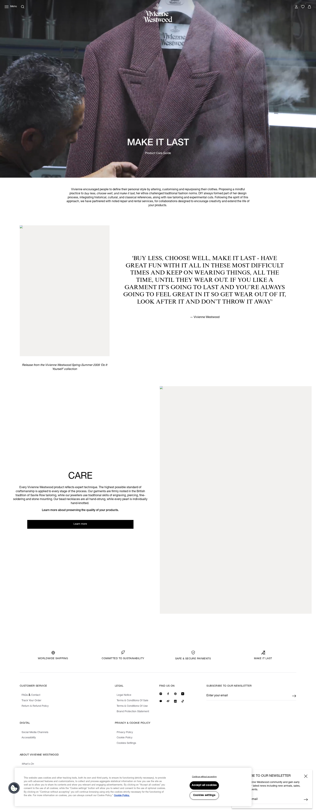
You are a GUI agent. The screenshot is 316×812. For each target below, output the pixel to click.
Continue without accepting (204, 777)
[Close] (306, 776)
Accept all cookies (204, 785)
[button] (14, 788)
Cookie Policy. (122, 795)
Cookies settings (204, 795)
